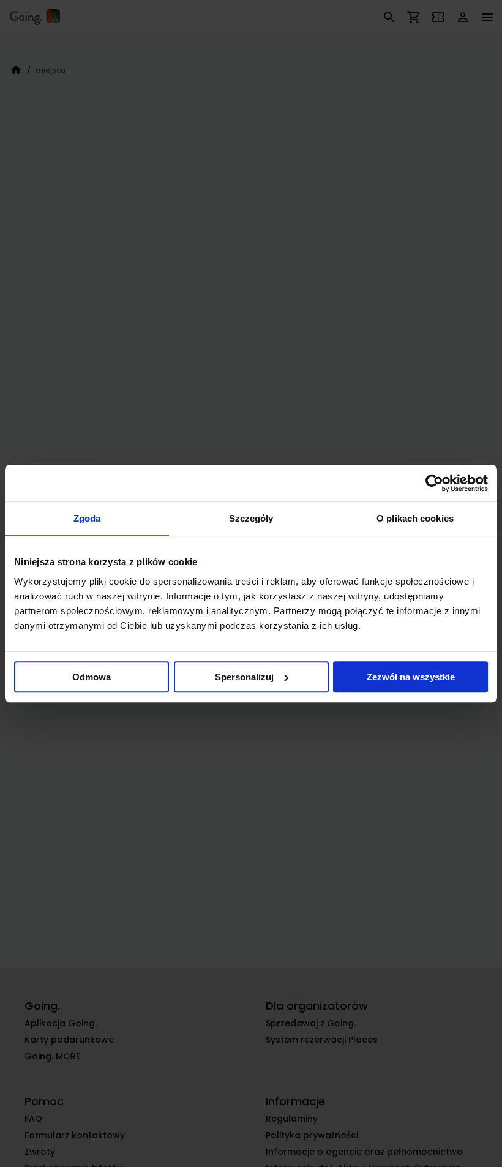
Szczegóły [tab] (251, 518)
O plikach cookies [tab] (415, 518)
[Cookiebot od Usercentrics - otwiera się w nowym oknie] (434, 483)
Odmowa (91, 677)
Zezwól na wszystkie (411, 677)
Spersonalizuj (244, 677)
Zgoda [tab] (87, 518)
